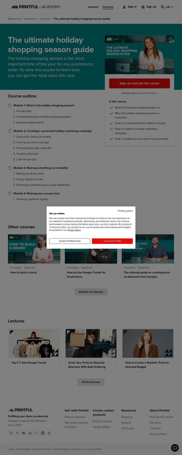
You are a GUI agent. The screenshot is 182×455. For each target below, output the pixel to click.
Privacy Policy (74, 230)
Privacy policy (125, 210)
